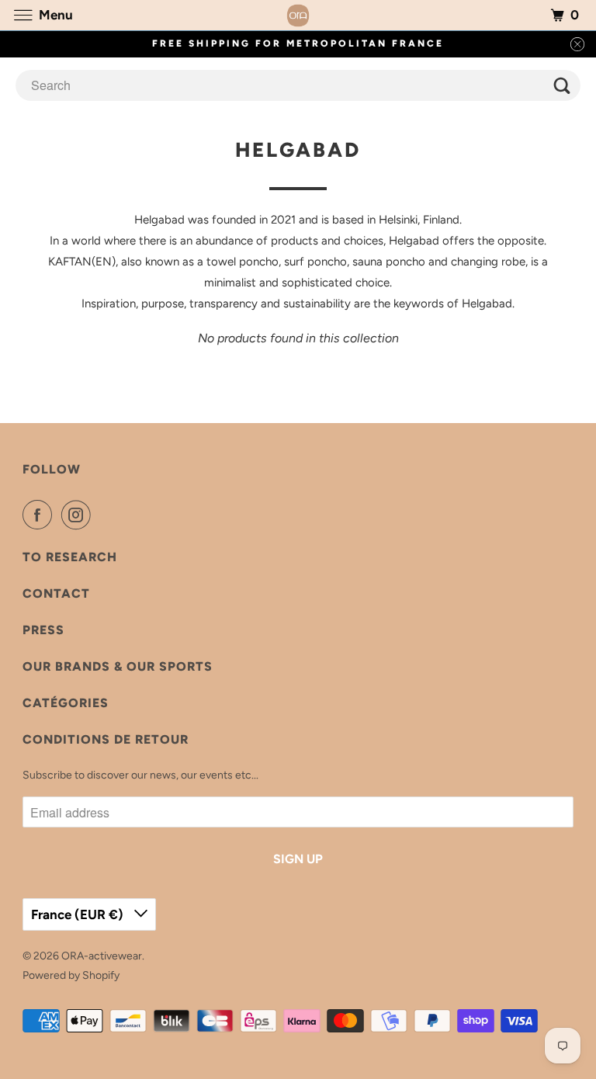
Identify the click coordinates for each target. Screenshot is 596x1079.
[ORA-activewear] (298, 15)
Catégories (66, 703)
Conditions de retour (106, 739)
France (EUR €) (78, 914)
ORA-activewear (101, 956)
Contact (56, 593)
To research (70, 557)
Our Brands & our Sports (118, 666)
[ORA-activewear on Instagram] (79, 514)
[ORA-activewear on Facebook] (40, 514)
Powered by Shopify (71, 975)
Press (43, 630)
